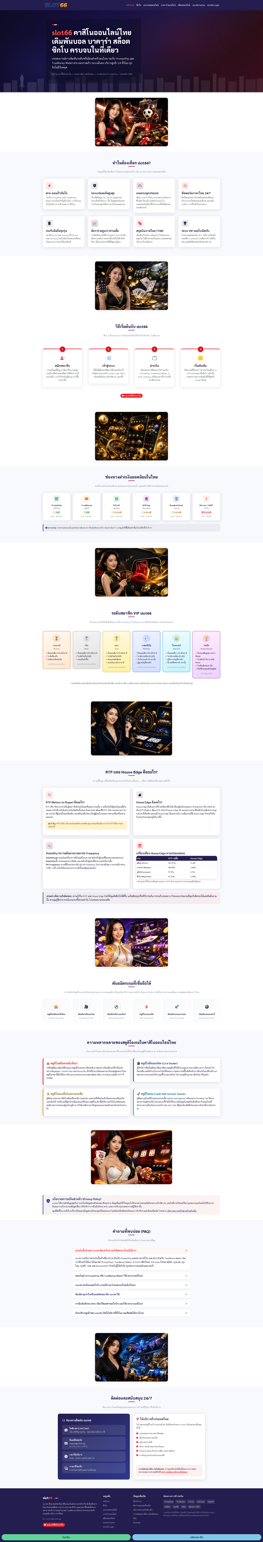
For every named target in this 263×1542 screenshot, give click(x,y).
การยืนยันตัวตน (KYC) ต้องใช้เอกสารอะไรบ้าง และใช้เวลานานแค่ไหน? (109, 1303)
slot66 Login (213, 5)
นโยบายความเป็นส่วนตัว (142, 1509)
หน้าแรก (130, 5)
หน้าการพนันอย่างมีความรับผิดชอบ (174, 1472)
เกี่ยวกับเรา (137, 1501)
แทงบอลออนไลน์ (151, 5)
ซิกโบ (138, 5)
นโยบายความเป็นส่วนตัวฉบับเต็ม (182, 1211)
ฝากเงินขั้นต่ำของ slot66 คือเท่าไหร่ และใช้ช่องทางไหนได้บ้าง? (105, 1250)
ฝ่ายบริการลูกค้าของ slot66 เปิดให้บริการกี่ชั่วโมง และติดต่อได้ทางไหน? (109, 1313)
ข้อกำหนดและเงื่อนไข (142, 1505)
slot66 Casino (198, 5)
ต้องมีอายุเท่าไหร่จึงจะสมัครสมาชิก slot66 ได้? (97, 1294)
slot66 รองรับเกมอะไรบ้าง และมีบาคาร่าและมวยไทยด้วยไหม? (105, 1285)
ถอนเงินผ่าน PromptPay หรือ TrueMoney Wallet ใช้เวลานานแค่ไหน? (109, 1275)
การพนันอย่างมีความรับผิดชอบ (145, 1514)
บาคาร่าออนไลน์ (168, 5)
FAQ (134, 1518)
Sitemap (136, 1522)
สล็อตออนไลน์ (184, 5)
